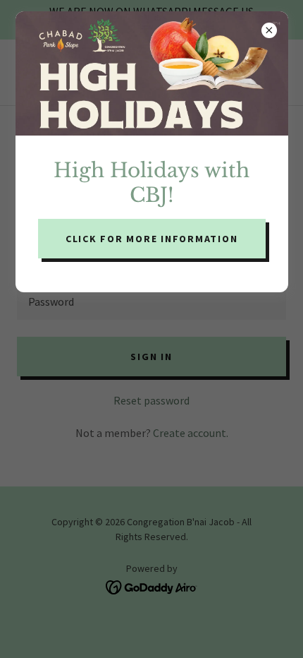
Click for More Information (152, 238)
